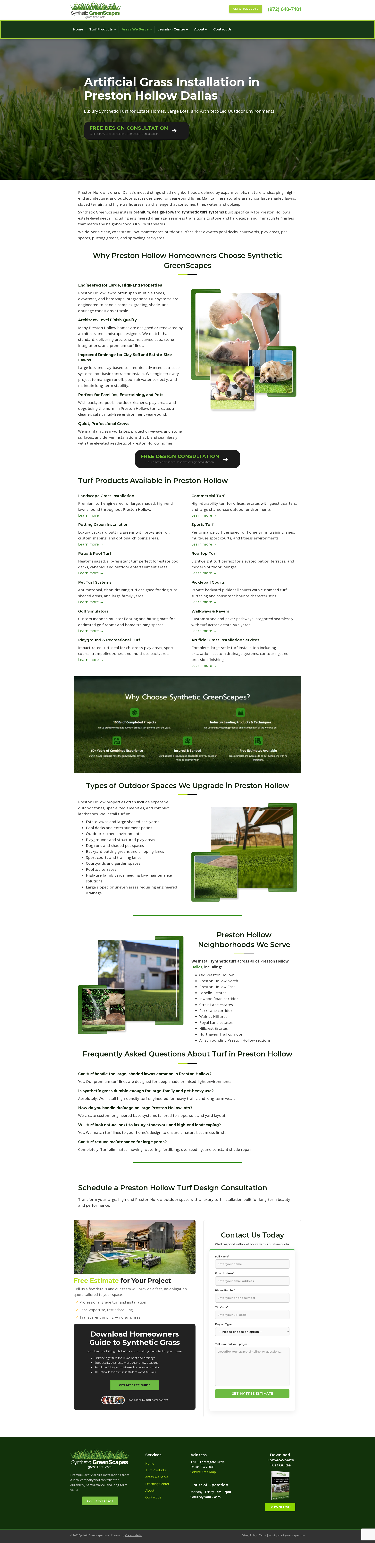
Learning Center (171, 29)
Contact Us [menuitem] (153, 1497)
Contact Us (222, 29)
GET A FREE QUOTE (245, 8)
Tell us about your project (231, 1344)
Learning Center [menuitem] (157, 1484)
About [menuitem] (149, 1490)
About (199, 29)
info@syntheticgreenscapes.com (287, 1535)
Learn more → (91, 515)
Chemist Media (133, 1535)
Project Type (223, 1324)
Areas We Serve (135, 29)
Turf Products (101, 29)
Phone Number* (225, 1290)
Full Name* (222, 1256)
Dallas (196, 967)
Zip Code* (221, 1307)
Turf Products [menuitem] (155, 1470)
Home (78, 29)
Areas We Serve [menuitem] (156, 1477)
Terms (262, 1535)
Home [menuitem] (149, 1463)
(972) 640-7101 (285, 9)
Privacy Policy (249, 1535)
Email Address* (224, 1273)
